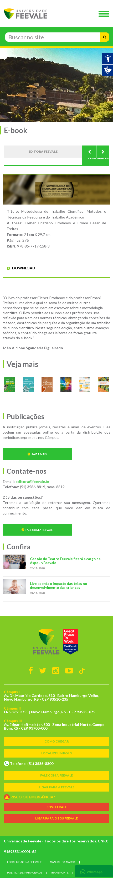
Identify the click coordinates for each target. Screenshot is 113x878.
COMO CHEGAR (56, 741)
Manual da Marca (62, 862)
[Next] (102, 151)
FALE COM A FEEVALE (56, 775)
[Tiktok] (81, 670)
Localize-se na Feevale (24, 862)
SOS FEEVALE (57, 807)
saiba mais (39, 454)
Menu (105, 14)
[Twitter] (42, 670)
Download (23, 268)
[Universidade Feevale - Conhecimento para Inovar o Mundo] (56, 641)
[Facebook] (30, 670)
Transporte (59, 872)
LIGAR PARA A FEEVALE (56, 787)
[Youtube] (69, 670)
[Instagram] (56, 670)
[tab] (94, 871)
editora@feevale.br (32, 481)
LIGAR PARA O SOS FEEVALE (56, 818)
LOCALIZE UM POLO (56, 753)
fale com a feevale (39, 529)
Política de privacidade (24, 872)
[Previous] (89, 151)
